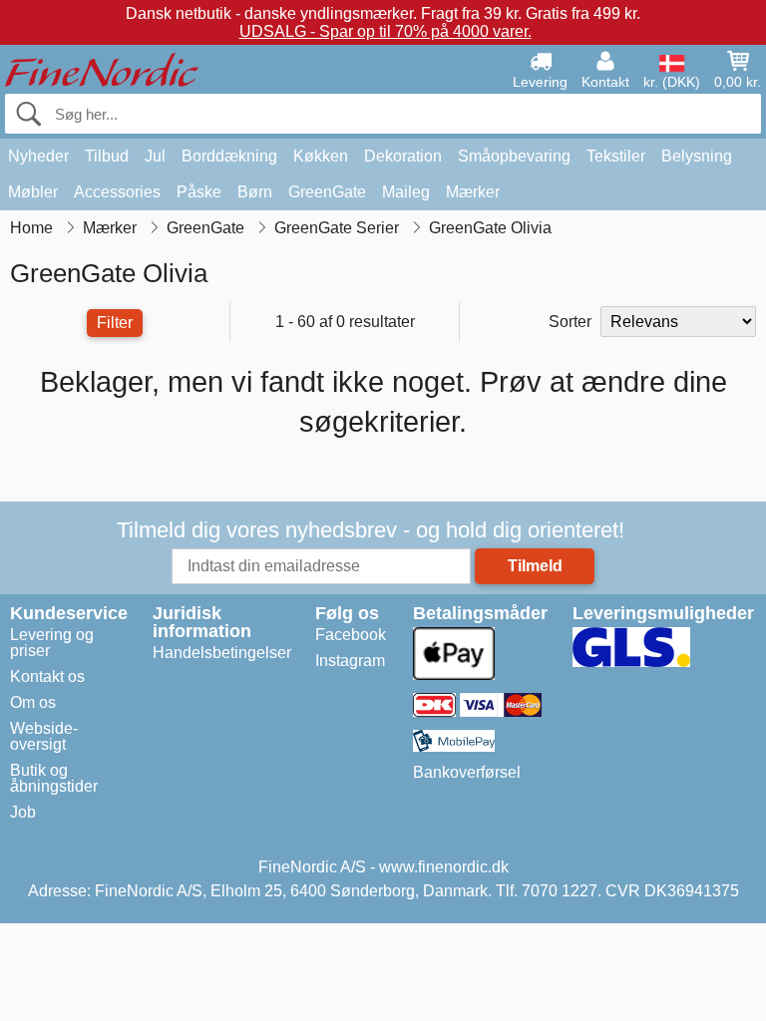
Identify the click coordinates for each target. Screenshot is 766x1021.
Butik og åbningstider (54, 778)
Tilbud (107, 156)
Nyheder (38, 156)
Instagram (350, 660)
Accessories (117, 191)
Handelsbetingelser (222, 652)
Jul (155, 156)
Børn (254, 191)
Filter (115, 322)
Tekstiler (615, 156)
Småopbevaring (514, 156)
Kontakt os (47, 676)
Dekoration (403, 156)
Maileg (406, 191)
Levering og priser (52, 642)
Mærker (473, 191)
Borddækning (229, 156)
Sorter (570, 321)
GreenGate (327, 191)
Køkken (320, 156)
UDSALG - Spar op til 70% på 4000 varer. (385, 31)
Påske (199, 191)
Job (23, 812)
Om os (33, 702)
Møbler (33, 191)
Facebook (350, 634)
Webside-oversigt (44, 736)
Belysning (696, 156)
